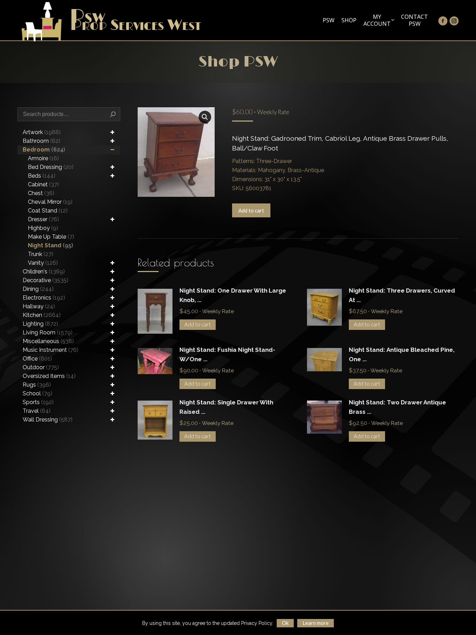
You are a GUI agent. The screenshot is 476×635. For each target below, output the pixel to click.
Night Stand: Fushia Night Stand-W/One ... (227, 354)
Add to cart (251, 210)
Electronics (44, 297)
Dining (38, 289)
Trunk (40, 254)
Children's (44, 271)
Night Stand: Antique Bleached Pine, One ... (401, 354)
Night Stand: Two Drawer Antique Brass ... (397, 407)
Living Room (47, 332)
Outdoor (41, 367)
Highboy (43, 228)
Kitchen (42, 315)
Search (112, 114)
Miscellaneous (48, 341)
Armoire (43, 158)
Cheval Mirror (50, 202)
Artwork (42, 132)
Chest (41, 193)
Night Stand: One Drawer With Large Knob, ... (232, 295)
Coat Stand (48, 210)
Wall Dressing (47, 419)
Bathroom (41, 141)
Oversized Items (49, 376)
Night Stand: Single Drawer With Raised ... (226, 407)
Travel (37, 411)
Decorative (45, 280)
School (37, 393)
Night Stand (50, 245)
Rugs (37, 384)
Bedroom (44, 149)
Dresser (43, 219)
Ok (285, 623)
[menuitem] (329, 20)
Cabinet (43, 184)
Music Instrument (50, 350)
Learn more (315, 623)
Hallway (39, 306)
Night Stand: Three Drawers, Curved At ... (402, 295)
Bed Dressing (51, 167)
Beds (41, 175)
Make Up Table (51, 236)
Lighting (40, 323)
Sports (38, 402)
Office (37, 358)
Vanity (43, 263)
